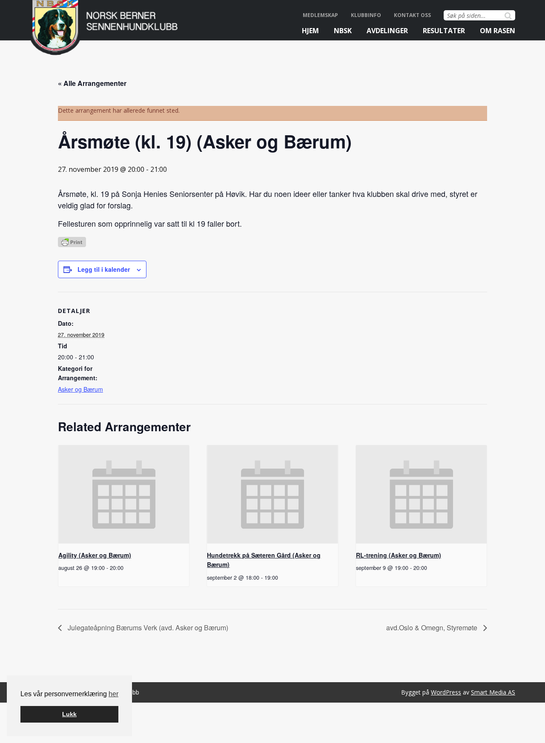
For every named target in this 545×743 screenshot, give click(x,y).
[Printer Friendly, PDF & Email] (72, 241)
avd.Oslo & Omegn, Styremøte (432, 627)
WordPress (446, 692)
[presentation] (123, 494)
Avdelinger (387, 30)
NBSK (343, 30)
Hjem (310, 30)
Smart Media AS (493, 692)
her (113, 693)
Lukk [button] (69, 714)
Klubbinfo (366, 15)
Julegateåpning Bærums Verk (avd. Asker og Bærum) (147, 627)
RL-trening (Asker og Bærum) (398, 555)
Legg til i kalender (103, 269)
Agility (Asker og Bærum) (94, 555)
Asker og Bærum (80, 389)
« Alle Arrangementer (92, 83)
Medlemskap (320, 15)
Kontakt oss (412, 15)
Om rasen (497, 30)
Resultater (444, 30)
